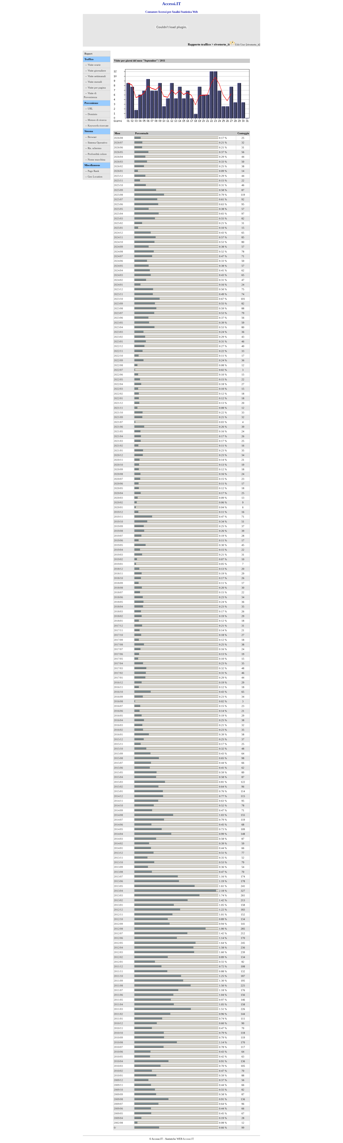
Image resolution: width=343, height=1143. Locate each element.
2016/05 (118, 715)
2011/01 (118, 1018)
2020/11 (118, 459)
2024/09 (118, 246)
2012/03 (118, 952)
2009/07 (118, 1103)
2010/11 (118, 1028)
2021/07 (118, 422)
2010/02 (118, 1070)
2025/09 (118, 190)
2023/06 (118, 317)
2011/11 (118, 971)
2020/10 (118, 464)
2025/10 (118, 185)
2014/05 (118, 829)
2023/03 (118, 332)
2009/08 (118, 1099)
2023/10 (118, 298)
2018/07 (118, 592)
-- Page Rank (92, 171)
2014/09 (118, 810)
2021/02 (118, 445)
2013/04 (118, 890)
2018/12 (118, 568)
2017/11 (118, 630)
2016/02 (118, 729)
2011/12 (118, 966)
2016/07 (118, 706)
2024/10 (118, 242)
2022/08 (118, 365)
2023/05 (118, 322)
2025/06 (118, 204)
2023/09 (118, 303)
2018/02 (118, 616)
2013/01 (118, 905)
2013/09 (118, 867)
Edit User (240, 44)
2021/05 (118, 431)
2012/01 (118, 961)
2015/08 (118, 758)
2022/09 (118, 360)
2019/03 (118, 554)
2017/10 (118, 635)
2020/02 (118, 502)
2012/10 (118, 919)
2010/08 (118, 1042)
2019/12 (118, 512)
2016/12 (118, 682)
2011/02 (118, 1014)
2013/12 (118, 852)
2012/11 (118, 914)
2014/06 (118, 824)
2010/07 (118, 1047)
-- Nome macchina (95, 159)
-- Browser (91, 137)
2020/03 (118, 497)
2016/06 (118, 711)
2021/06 (118, 426)
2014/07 (118, 819)
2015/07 (118, 762)
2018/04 (118, 606)
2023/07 (118, 313)
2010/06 (118, 1051)
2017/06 (118, 654)
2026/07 (118, 142)
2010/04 (118, 1061)
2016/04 (118, 720)
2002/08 (118, 1122)
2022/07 (118, 369)
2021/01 (118, 450)
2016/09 (118, 696)
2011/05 (118, 999)
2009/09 (118, 1094)
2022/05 (118, 379)
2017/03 (118, 668)
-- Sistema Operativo (96, 142)
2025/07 (118, 199)
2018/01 (118, 620)
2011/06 (118, 994)
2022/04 (118, 384)
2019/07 (118, 535)
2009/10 (118, 1089)
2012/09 (118, 923)
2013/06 (118, 881)
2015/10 (118, 748)
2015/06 (118, 767)
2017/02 (118, 673)
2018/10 (118, 578)
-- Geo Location (93, 176)
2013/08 (118, 871)
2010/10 (118, 1032)
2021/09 (118, 417)
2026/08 (118, 137)
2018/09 (118, 583)
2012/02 (118, 957)
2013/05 (118, 886)
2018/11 (118, 573)
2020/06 (118, 483)
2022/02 (118, 393)
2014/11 (118, 800)
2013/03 (118, 895)
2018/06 (118, 597)
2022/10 (118, 355)
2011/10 (118, 976)
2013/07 (118, 876)
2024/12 (118, 232)
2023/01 (118, 341)
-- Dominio (91, 114)
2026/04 (118, 156)
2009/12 (118, 1080)
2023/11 (118, 294)
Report (88, 53)
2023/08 (118, 308)
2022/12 (118, 346)
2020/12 (118, 455)
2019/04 (118, 549)
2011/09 (118, 980)
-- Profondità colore (96, 154)
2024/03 (118, 275)
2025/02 (118, 223)
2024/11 (118, 237)
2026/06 (118, 147)
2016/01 (118, 734)
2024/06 (118, 260)
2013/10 (118, 862)
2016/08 (118, 701)
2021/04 (118, 436)
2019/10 (118, 521)
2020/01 (118, 507)
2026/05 (118, 152)
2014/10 (118, 805)
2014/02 (118, 843)
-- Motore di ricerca (95, 120)
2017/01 (118, 677)
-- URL (89, 108)
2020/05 (118, 488)
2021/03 (118, 441)
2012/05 (118, 943)
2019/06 (118, 540)
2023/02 (118, 336)
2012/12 (118, 909)
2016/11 (118, 687)
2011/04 (118, 1004)
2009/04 (118, 1118)
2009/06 (118, 1108)
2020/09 (118, 469)
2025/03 (118, 218)
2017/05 (118, 658)
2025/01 (118, 227)
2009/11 (118, 1085)
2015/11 (118, 744)
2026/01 (118, 171)
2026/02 (118, 166)
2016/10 (118, 691)
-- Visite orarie (93, 64)
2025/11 (118, 180)
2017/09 (118, 639)
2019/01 (118, 564)
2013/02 (118, 900)
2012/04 (118, 947)
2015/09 (118, 753)
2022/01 (118, 398)
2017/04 (118, 663)
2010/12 (118, 1023)
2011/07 (118, 990)
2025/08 (118, 194)
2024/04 (118, 270)
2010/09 (118, 1037)
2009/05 (118, 1113)
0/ (115, 1127)
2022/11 (118, 351)
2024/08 (118, 251)
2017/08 (118, 644)
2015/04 (118, 777)
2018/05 (118, 602)
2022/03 (118, 388)
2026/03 (118, 161)
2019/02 (118, 559)
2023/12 (118, 289)
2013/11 (118, 857)
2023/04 (118, 327)
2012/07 (118, 933)
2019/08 (118, 530)
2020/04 (118, 493)
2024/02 (118, 280)
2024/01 (118, 284)
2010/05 (118, 1056)
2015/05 (118, 772)
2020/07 (118, 479)
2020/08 (118, 474)
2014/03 (118, 838)
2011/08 (118, 985)
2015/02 (118, 786)
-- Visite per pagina (95, 87)
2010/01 (118, 1075)
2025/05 (118, 209)
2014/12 (118, 796)
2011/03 (118, 1009)
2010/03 (118, 1066)
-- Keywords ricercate (96, 125)
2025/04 (118, 213)
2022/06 (118, 374)
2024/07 (118, 256)
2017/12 (118, 625)
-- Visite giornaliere (95, 70)
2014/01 (118, 848)
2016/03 (118, 725)
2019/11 (118, 516)
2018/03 (118, 611)
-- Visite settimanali (95, 76)
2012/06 (118, 938)
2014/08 (118, 815)
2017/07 (118, 649)
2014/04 (118, 834)
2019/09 (118, 526)
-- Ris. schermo (93, 148)
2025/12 (118, 175)
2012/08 (118, 928)
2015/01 (118, 791)
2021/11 (118, 407)
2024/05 (118, 265)
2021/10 (118, 412)
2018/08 (118, 587)
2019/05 (118, 545)
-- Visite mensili (93, 81)
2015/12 (118, 739)
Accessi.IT (188, 1138)
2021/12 (118, 403)
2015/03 (118, 782)
